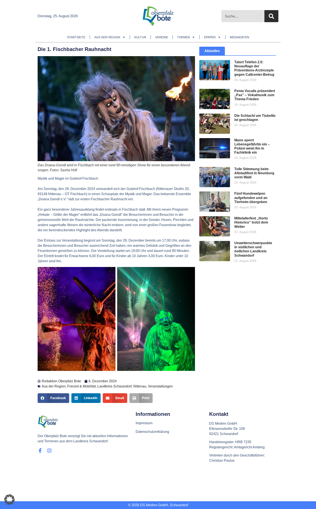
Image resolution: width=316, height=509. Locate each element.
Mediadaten (239, 37)
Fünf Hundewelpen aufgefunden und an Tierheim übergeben (250, 198)
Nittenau (139, 386)
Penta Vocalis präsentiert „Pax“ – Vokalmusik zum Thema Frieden (254, 95)
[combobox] (242, 16)
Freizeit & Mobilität (81, 386)
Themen (183, 37)
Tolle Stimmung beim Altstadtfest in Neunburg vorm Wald (254, 173)
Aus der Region (107, 37)
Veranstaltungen (160, 386)
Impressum (144, 423)
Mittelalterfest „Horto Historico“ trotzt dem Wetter (251, 222)
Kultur (140, 37)
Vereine (161, 37)
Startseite (76, 37)
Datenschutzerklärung (152, 431)
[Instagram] (49, 450)
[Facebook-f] (40, 450)
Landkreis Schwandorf (114, 386)
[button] (53, 398)
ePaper (210, 37)
